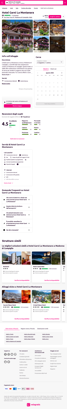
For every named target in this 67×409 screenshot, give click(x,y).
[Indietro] (37, 73)
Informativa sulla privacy (25, 359)
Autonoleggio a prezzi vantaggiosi (55, 357)
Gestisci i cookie (23, 364)
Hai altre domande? (12, 230)
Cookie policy (22, 362)
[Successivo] (61, 73)
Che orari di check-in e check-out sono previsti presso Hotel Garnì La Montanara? (16, 199)
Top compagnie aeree (55, 354)
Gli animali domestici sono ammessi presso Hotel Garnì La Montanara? (16, 215)
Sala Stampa (22, 375)
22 (57, 91)
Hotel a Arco (45, 339)
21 (53, 91)
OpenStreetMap (28, 89)
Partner (21, 372)
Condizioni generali (24, 356)
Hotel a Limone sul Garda (12, 336)
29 (57, 95)
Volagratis (4, 8)
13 (49, 87)
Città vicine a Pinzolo (11, 328)
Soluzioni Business (24, 378)
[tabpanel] (33, 338)
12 (45, 87)
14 (53, 87)
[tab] (12, 328)
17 (37, 91)
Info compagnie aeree (40, 361)
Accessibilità (38, 370)
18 (41, 91)
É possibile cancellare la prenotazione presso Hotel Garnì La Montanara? (16, 223)
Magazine (52, 369)
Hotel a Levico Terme (47, 336)
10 (37, 87)
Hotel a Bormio (46, 334)
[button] (17, 36)
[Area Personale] (65, 2)
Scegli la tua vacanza (55, 363)
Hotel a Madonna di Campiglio (13, 341)
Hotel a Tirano (9, 339)
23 (61, 91)
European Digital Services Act (39, 367)
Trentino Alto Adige (26, 8)
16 (61, 87)
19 (45, 91)
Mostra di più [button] (7, 183)
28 (53, 95)
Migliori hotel (53, 366)
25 (41, 95)
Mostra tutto (6, 83)
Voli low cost (53, 361)
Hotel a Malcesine (28, 336)
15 (57, 87)
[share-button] (63, 17)
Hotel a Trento (9, 334)
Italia (17, 8)
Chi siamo (21, 354)
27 (49, 95)
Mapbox (22, 89)
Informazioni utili (39, 363)
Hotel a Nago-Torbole (29, 339)
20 (49, 91)
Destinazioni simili (42, 328)
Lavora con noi (23, 367)
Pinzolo (36, 8)
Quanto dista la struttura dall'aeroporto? (14, 207)
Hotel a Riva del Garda (29, 334)
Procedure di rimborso (40, 358)
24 (37, 95)
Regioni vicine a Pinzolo (28, 328)
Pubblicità (21, 370)
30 (61, 95)
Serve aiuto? (38, 355)
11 (41, 87)
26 (45, 95)
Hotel (11, 8)
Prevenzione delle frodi (41, 373)
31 (37, 99)
